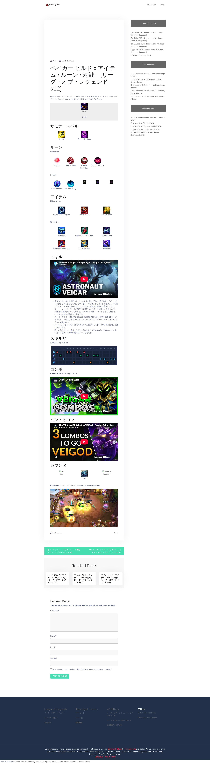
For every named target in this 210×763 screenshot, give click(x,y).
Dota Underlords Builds (147, 713)
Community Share (115, 749)
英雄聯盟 (47, 722)
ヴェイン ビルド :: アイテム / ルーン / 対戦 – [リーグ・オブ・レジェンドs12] (64, 551)
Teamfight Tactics (87, 709)
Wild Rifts (113, 709)
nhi (54, 60)
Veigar (84, 111)
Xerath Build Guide (67, 485)
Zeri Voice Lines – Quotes (141, 55)
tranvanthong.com (32, 762)
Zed (61, 474)
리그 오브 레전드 (50, 718)
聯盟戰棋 (79, 722)
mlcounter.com (57, 762)
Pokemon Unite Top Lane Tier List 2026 (146, 126)
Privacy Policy (110, 757)
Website (53, 658)
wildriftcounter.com (71, 762)
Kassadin (106, 474)
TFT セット (80, 713)
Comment (54, 610)
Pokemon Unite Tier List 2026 (142, 123)
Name (53, 636)
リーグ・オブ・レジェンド (54, 713)
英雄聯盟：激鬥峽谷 (114, 725)
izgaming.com (45, 762)
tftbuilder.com (84, 762)
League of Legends (55, 709)
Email (53, 647)
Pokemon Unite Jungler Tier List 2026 (145, 129)
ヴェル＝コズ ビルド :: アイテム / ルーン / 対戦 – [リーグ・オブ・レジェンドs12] (105, 551)
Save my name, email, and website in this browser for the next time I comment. (82, 669)
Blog (162, 5)
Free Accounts (130, 749)
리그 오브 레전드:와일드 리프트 (119, 720)
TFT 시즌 (79, 718)
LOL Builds (151, 5)
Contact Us (98, 757)
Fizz (84, 478)
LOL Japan (57, 533)
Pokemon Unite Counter (147, 718)
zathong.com (19, 762)
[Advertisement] (84, 41)
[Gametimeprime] (53, 4)
